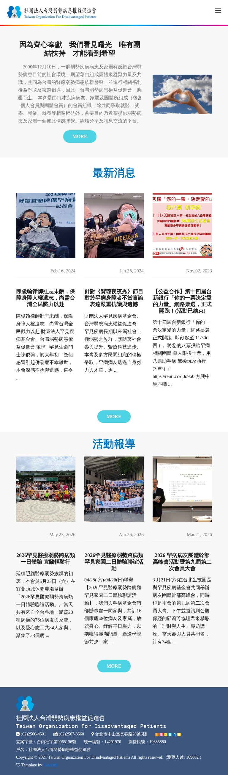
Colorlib (50, 765)
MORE (79, 136)
